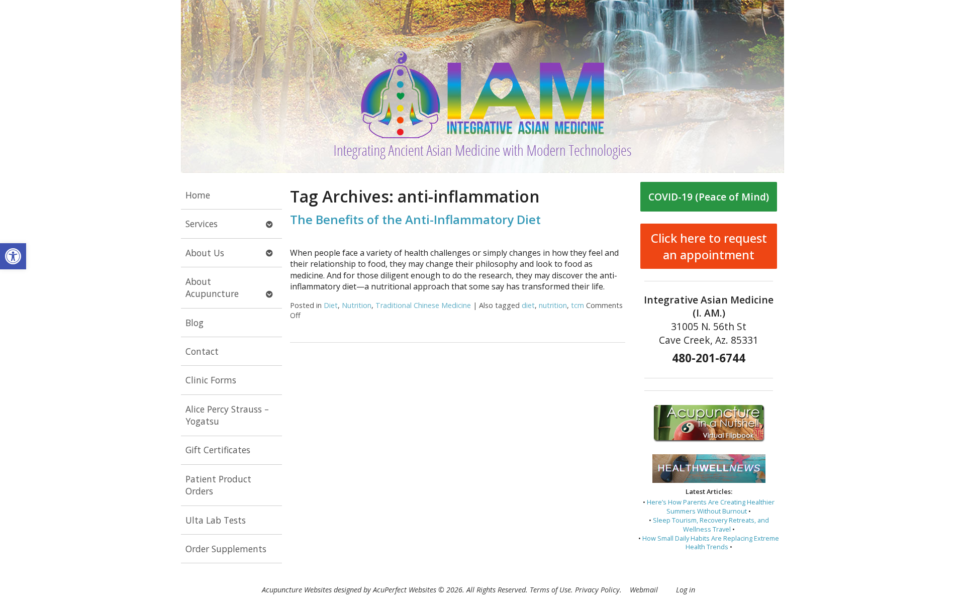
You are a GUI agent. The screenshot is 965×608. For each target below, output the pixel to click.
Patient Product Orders (218, 485)
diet (528, 305)
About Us (204, 253)
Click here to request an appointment (709, 246)
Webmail (644, 589)
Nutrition (356, 305)
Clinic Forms (210, 380)
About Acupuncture (212, 287)
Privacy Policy (597, 589)
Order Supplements (225, 549)
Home (197, 195)
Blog (194, 323)
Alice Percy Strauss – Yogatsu (227, 415)
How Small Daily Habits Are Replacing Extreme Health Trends (710, 543)
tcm (577, 305)
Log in (685, 589)
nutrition (553, 305)
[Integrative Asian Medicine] (482, 86)
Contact (202, 351)
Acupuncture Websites (297, 589)
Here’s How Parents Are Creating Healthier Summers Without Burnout (711, 506)
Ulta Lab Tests (215, 520)
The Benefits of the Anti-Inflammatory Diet (415, 219)
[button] (13, 256)
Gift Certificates (217, 450)
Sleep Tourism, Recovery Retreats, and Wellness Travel (711, 525)
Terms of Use (550, 589)
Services (201, 224)
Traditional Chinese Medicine (423, 305)
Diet (331, 305)
